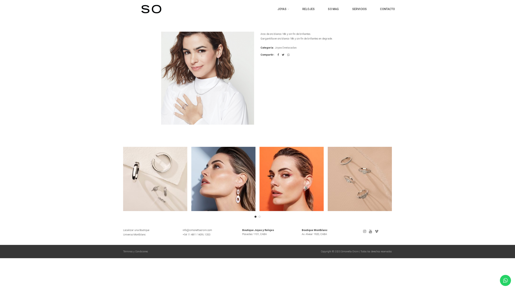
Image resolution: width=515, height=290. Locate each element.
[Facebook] (278, 54)
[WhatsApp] (288, 54)
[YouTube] (370, 231)
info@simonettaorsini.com (197, 230)
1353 (207, 234)
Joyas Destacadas (286, 47)
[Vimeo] (376, 231)
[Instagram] (365, 231)
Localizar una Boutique (136, 230)
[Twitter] (283, 54)
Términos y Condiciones (135, 251)
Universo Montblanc (134, 234)
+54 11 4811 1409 (193, 234)
